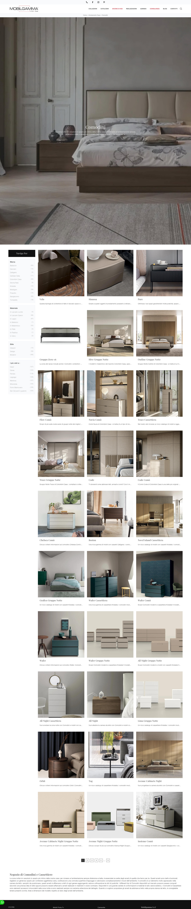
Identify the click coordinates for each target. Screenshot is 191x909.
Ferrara (12, 374)
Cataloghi (105, 9)
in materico (14, 322)
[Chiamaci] (87, 2)
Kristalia (13, 286)
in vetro (13, 336)
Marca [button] (12, 262)
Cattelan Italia (15, 276)
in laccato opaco (16, 315)
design (12, 351)
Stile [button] (12, 344)
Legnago (13, 377)
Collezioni (93, 9)
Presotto (13, 293)
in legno (13, 319)
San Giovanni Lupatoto (18, 391)
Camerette (101, 907)
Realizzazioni (131, 9)
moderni (13, 355)
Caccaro (13, 269)
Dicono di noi (117, 9)
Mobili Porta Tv (58, 907)
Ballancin (13, 265)
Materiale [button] (14, 308)
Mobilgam (13, 289)
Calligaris (13, 272)
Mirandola (13, 384)
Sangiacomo (14, 296)
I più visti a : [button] (15, 363)
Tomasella (13, 300)
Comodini (105, 15)
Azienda (143, 9)
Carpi (12, 367)
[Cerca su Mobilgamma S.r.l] (181, 8)
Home (85, 15)
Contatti (174, 9)
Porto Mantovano (16, 387)
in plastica (13, 332)
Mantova (13, 380)
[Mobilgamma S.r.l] (48, 9)
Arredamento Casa (94, 15)
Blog (165, 9)
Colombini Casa (15, 279)
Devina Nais (14, 283)
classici (13, 348)
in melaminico (15, 326)
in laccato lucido (16, 312)
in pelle (12, 329)
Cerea (12, 370)
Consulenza (155, 9)
